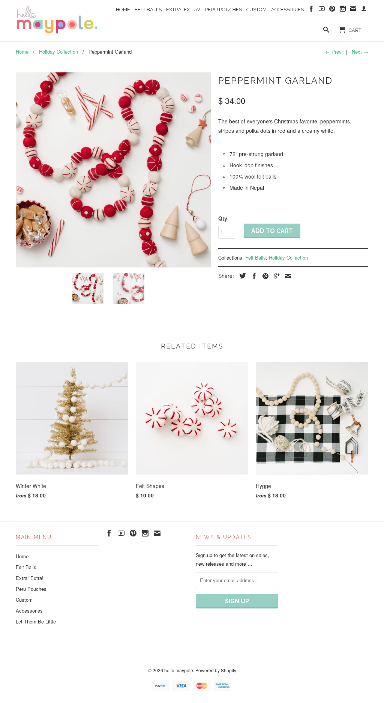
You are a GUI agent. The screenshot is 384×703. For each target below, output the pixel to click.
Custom (256, 9)
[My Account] (364, 10)
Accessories (287, 9)
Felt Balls (148, 9)
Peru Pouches (223, 9)
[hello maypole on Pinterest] (332, 10)
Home (123, 9)
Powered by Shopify (215, 670)
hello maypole (178, 670)
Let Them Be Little (36, 621)
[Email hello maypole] (353, 10)
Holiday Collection (288, 257)
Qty (222, 218)
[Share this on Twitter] (241, 275)
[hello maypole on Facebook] (311, 10)
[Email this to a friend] (286, 276)
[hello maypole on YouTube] (322, 10)
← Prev (333, 51)
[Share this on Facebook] (252, 276)
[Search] (326, 31)
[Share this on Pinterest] (263, 276)
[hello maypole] (57, 20)
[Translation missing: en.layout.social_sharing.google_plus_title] (275, 276)
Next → (360, 51)
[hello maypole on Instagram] (343, 10)
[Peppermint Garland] (113, 169)
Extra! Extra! (183, 9)
